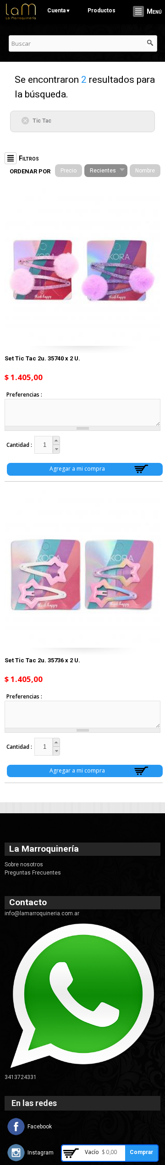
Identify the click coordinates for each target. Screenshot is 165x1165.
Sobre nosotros (24, 864)
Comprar (141, 1152)
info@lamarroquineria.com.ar (42, 913)
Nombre (145, 170)
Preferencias (23, 394)
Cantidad (18, 445)
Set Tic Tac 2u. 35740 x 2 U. (42, 358)
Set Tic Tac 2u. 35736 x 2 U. (42, 660)
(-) (27, 120)
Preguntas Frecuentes (33, 873)
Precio (68, 170)
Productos (102, 10)
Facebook (40, 1126)
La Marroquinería (44, 848)
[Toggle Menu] (138, 11)
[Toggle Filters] (10, 158)
